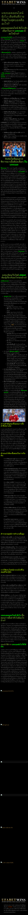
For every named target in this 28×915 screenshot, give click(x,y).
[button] (14, 8)
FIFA (12, 324)
